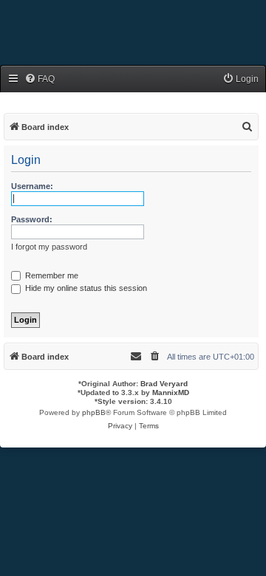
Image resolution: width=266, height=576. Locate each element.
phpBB (94, 412)
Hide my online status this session (85, 288)
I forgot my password (49, 246)
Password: (31, 219)
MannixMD (170, 392)
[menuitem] (39, 79)
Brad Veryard (164, 384)
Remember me (50, 275)
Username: (32, 186)
